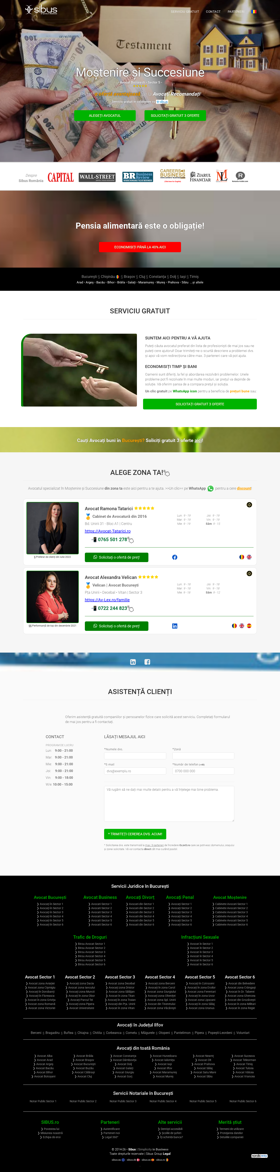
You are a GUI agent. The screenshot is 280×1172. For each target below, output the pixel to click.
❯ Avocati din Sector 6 (140, 924)
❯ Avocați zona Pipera (80, 1004)
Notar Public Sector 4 (163, 1101)
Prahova (173, 282)
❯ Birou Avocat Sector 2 (90, 948)
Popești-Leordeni (220, 1033)
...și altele (196, 282)
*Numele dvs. (113, 749)
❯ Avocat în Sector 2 (200, 948)
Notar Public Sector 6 (243, 1101)
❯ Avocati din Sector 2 (140, 908)
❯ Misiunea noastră (50, 1133)
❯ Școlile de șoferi (170, 1133)
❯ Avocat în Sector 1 (200, 943)
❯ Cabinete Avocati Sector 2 (230, 908)
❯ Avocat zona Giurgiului (160, 991)
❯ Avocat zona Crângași (240, 987)
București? (162, 440)
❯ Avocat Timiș (243, 1064)
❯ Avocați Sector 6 (180, 924)
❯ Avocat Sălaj (203, 1068)
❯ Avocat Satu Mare (203, 1072)
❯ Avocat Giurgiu (123, 1072)
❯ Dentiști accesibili (170, 1129)
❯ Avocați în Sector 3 (50, 912)
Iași (183, 276)
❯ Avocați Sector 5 (180, 920)
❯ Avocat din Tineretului (160, 1004)
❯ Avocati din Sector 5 (140, 920)
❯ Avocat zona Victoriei (40, 1008)
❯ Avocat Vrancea (243, 1076)
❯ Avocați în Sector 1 (50, 904)
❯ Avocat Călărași (83, 1072)
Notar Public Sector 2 (83, 1101)
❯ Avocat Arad (43, 1060)
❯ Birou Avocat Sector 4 (90, 956)
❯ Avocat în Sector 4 (200, 956)
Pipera (199, 1033)
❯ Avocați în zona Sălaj (200, 1004)
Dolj (173, 276)
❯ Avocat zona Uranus (200, 1008)
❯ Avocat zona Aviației (40, 983)
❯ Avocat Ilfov (163, 1068)
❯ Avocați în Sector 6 (50, 924)
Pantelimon (182, 1033)
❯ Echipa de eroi (50, 1137)
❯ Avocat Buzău (83, 1068)
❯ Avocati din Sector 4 (140, 916)
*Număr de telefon (188, 764)
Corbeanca (114, 1033)
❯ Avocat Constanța (123, 1055)
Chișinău (108, 276)
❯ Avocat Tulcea (243, 1068)
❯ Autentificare (110, 1129)
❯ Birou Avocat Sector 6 (90, 964)
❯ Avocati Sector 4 (100, 916)
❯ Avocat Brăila (83, 1055)
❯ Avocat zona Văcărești (160, 1008)
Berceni (36, 1033)
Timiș (194, 276)
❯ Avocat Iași (163, 1064)
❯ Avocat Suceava (243, 1055)
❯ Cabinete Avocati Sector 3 (230, 912)
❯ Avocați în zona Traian (120, 999)
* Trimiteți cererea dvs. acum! (135, 834)
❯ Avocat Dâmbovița (123, 1060)
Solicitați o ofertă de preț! (119, 557)
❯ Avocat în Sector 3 (200, 952)
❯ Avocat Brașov (83, 1060)
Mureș (161, 282)
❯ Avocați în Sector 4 (50, 916)
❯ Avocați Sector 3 (180, 912)
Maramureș (146, 282)
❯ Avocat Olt (203, 1060)
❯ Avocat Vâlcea (243, 1072)
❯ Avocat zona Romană (40, 1004)
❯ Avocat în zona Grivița (40, 999)
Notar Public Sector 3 (123, 1101)
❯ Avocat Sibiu (203, 1076)
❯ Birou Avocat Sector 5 (90, 960)
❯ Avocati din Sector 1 (140, 904)
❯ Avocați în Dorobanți (40, 991)
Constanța (157, 276)
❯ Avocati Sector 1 (100, 904)
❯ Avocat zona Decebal (120, 983)
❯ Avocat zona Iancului (80, 987)
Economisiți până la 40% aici (140, 247)
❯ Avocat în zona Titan (120, 995)
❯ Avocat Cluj (83, 1076)
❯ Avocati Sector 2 (100, 908)
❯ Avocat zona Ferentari (200, 991)
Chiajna (83, 1033)
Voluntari (242, 1033)
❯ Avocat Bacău (43, 1068)
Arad (80, 282)
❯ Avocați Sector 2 (180, 908)
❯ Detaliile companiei (230, 1137)
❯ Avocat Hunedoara (163, 1055)
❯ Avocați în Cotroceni (200, 983)
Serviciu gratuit (185, 12)
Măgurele (148, 1033)
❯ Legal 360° (110, 1137)
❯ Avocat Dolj (123, 1064)
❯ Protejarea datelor (230, 1133)
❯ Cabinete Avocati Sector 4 (230, 916)
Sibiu (185, 282)
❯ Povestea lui (50, 1129)
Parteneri (236, 12)
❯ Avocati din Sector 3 (140, 912)
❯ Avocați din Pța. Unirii (120, 1004)
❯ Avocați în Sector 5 (50, 920)
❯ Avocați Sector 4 (180, 916)
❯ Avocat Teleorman (243, 1060)
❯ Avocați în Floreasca (40, 995)
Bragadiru (53, 1033)
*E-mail (109, 764)
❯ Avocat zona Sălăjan (120, 991)
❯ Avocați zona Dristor (120, 987)
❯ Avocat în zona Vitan (120, 1008)
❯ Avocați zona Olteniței (160, 995)
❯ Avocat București (83, 1064)
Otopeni (164, 1033)
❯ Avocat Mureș (163, 1076)
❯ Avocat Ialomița (163, 1060)
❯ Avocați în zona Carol (160, 987)
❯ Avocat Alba (43, 1055)
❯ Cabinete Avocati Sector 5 (230, 920)
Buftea (68, 1033)
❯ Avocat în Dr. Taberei (239, 991)
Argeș (90, 282)
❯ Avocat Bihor (43, 1072)
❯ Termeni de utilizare (230, 1129)
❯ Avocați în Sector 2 (50, 908)
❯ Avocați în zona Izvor (200, 995)
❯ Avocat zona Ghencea (239, 995)
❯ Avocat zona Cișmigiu (40, 987)
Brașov (129, 276)
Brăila (121, 282)
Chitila (97, 1033)
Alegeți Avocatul (105, 115)
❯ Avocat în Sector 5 (200, 960)
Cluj (142, 276)
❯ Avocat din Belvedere (240, 983)
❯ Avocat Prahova (203, 1064)
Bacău (100, 282)
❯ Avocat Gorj (123, 1076)
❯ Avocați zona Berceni (160, 983)
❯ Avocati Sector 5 (100, 920)
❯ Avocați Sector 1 (180, 904)
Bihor (111, 282)
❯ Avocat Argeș (43, 1064)
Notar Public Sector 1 (43, 1101)
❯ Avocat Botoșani (43, 1076)
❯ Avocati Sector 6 (100, 924)
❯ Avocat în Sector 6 (200, 964)
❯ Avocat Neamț (203, 1055)
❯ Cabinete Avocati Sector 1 (230, 904)
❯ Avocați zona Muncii (80, 991)
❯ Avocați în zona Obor (80, 995)
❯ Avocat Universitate (80, 1008)
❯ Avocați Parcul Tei (80, 999)
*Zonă (176, 749)
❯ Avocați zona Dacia (80, 983)
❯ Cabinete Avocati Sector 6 (230, 924)
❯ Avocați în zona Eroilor (200, 987)
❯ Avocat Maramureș (163, 1072)
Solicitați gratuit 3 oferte (175, 115)
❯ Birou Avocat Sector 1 (90, 943)
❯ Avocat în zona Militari (240, 1004)
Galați (132, 282)
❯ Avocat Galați (123, 1068)
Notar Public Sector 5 (203, 1101)
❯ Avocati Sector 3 (100, 912)
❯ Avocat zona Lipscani (200, 999)
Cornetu (131, 1033)
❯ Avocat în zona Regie (240, 1008)
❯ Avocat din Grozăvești (239, 999)
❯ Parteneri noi (110, 1133)
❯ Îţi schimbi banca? (170, 1137)
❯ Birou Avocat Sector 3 (90, 952)
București (89, 276)
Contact (213, 12)
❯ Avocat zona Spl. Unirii (160, 999)
